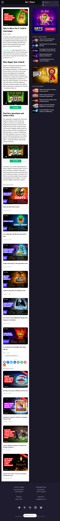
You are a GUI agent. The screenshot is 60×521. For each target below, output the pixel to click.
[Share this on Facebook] (7, 362)
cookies (31, 515)
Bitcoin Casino (18, 499)
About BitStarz (41, 489)
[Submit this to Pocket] (25, 362)
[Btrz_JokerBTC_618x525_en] (45, 33)
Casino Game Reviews (11, 355)
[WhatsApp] (21, 362)
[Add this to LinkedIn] (14, 362)
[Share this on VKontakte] (18, 362)
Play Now (15, 107)
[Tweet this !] (11, 362)
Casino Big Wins (19, 491)
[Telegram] (4, 362)
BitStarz (11, 57)
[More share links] (4, 365)
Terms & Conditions (41, 491)
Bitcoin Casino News (19, 489)
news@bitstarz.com (41, 499)
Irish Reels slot (7, 50)
